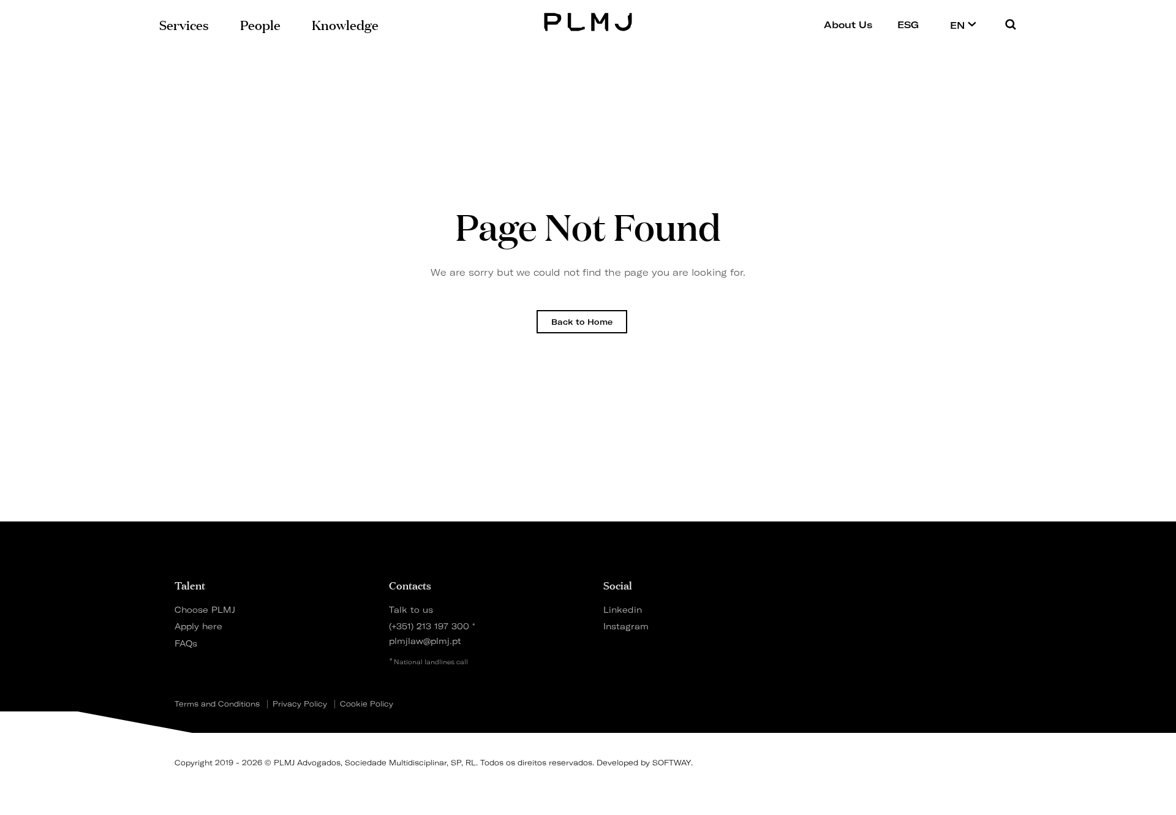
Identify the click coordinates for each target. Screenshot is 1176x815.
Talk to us (411, 609)
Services (184, 24)
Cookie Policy (366, 704)
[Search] (1010, 24)
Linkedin (622, 609)
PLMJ (588, 21)
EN (959, 25)
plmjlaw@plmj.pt (425, 640)
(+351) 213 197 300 (429, 626)
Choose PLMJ (205, 609)
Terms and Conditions (217, 704)
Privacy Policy (300, 704)
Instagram (626, 626)
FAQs (186, 643)
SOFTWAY (671, 762)
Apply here (198, 626)
